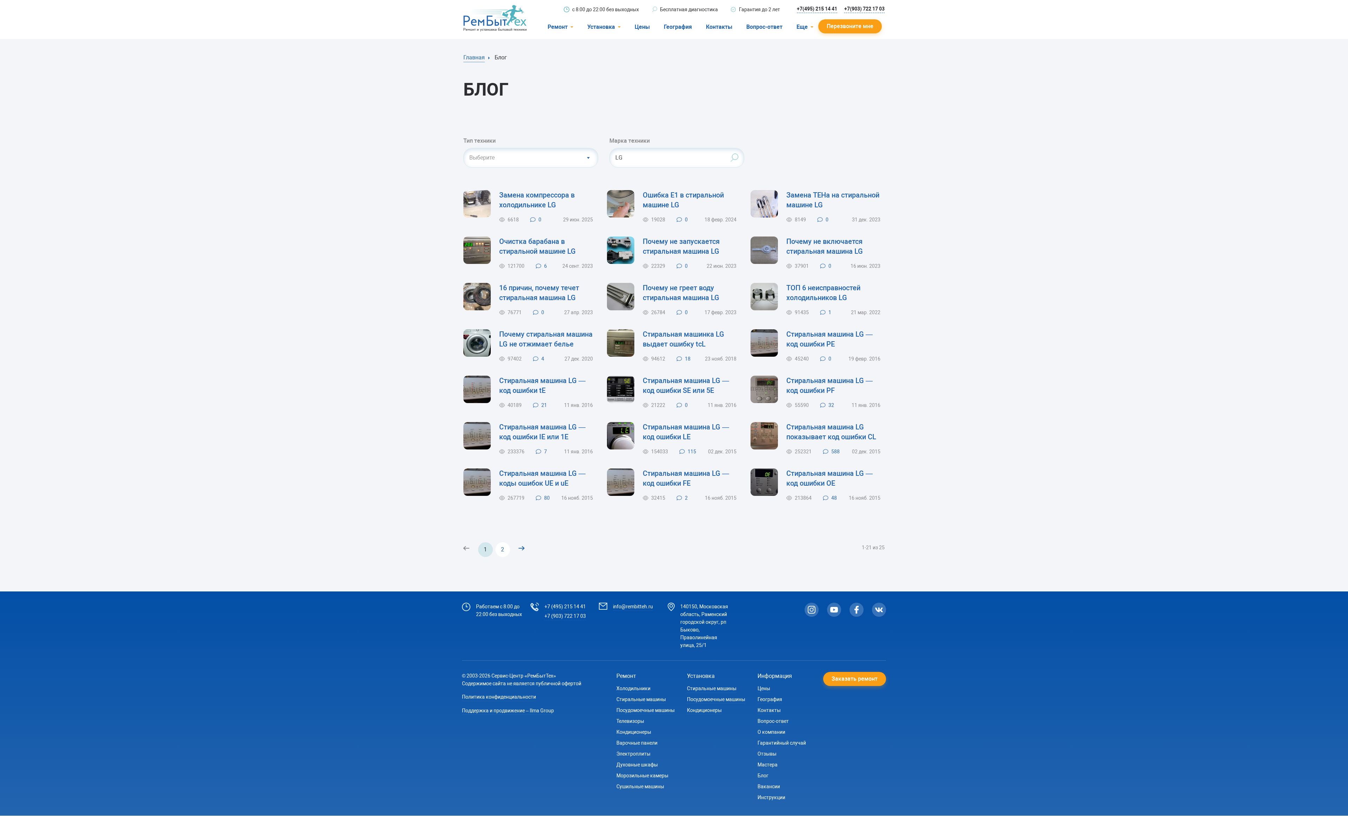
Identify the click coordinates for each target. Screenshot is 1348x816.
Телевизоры (630, 721)
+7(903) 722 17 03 (864, 9)
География (678, 27)
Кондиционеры (633, 732)
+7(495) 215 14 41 (817, 9)
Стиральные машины (641, 699)
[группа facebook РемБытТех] (857, 610)
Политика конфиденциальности (499, 697)
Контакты (719, 27)
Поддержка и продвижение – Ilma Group (508, 710)
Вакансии (769, 786)
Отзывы (767, 754)
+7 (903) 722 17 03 (565, 616)
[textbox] (530, 158)
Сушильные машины (640, 786)
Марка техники (629, 140)
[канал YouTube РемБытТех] (834, 610)
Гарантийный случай (782, 743)
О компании (771, 732)
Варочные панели (637, 743)
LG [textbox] (618, 157)
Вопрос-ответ (764, 27)
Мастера (768, 765)
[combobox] (530, 158)
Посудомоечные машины (645, 710)
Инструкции (771, 797)
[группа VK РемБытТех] (879, 610)
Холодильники (633, 688)
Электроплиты (633, 754)
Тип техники (479, 140)
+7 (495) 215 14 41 (565, 606)
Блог (763, 775)
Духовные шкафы (637, 765)
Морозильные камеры (642, 775)
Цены (642, 27)
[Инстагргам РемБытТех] (812, 610)
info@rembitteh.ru (633, 606)
